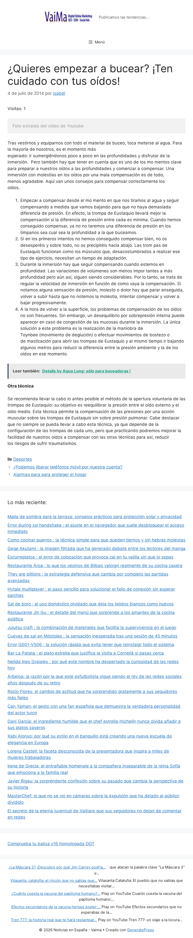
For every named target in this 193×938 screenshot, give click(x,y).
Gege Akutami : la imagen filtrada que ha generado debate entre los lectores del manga (96, 548)
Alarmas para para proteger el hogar (49, 474)
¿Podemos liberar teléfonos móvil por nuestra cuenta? (67, 467)
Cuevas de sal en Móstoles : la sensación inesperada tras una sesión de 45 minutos (92, 636)
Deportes (22, 459)
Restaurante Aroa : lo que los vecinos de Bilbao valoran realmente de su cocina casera (95, 565)
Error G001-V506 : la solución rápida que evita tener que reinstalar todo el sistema (91, 644)
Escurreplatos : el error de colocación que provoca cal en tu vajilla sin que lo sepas (90, 557)
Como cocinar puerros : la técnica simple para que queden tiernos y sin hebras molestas (96, 539)
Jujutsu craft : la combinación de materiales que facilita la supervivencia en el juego (92, 627)
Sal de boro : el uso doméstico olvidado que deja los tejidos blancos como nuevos (91, 603)
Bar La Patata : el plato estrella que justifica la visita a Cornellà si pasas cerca (86, 653)
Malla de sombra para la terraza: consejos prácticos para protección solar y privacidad (95, 516)
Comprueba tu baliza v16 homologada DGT (51, 843)
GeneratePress (140, 929)
